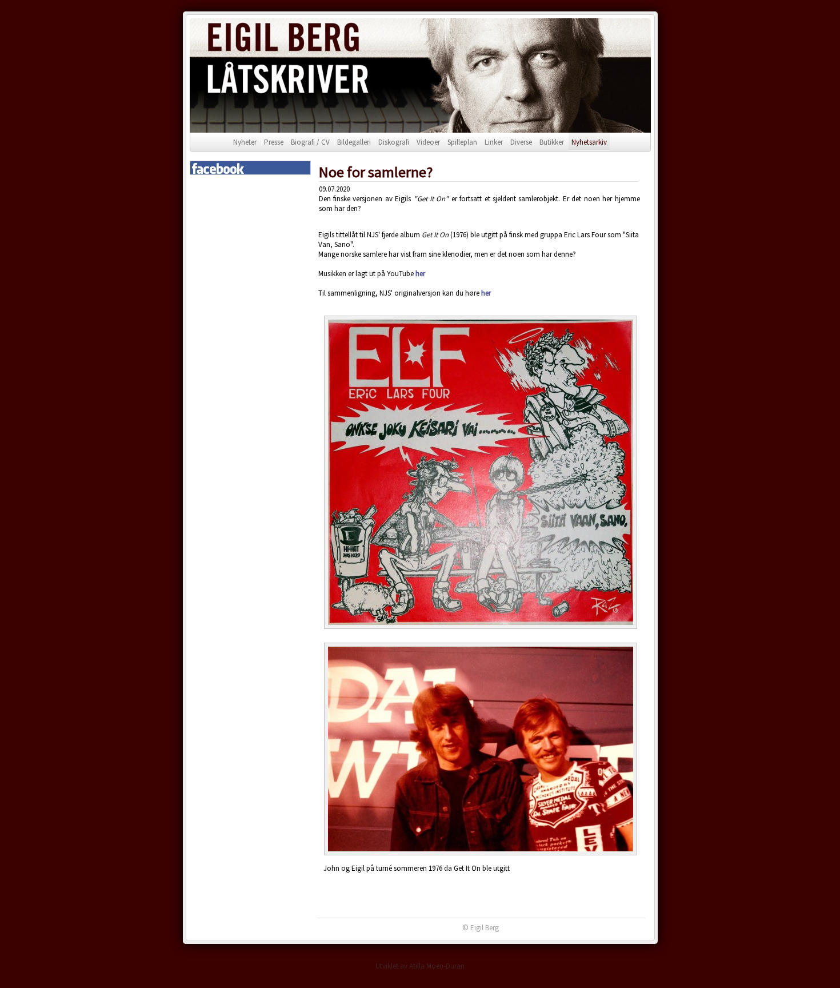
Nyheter (245, 142)
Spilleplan (462, 142)
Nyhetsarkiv (589, 142)
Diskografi (393, 142)
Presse (273, 142)
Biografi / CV (310, 142)
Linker (494, 142)
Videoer (428, 142)
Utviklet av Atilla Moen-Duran (420, 966)
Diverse (521, 142)
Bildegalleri (354, 142)
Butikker (551, 142)
